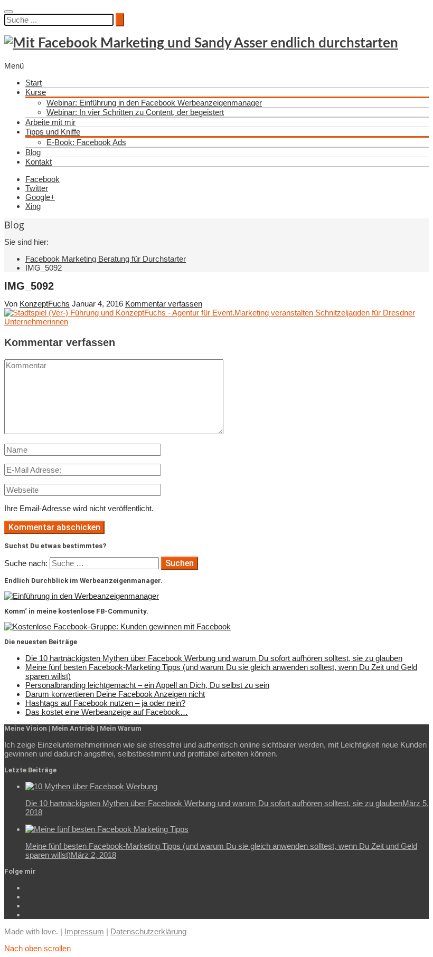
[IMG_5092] (216, 321)
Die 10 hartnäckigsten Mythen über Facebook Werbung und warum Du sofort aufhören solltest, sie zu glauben (213, 658)
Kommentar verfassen (163, 303)
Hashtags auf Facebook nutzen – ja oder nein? (105, 702)
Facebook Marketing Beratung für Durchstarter (105, 258)
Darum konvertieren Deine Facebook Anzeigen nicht (115, 694)
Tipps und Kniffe (52, 131)
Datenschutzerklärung (148, 931)
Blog (33, 152)
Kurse (35, 92)
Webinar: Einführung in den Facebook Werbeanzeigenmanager (154, 102)
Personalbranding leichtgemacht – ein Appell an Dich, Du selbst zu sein (147, 685)
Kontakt (38, 161)
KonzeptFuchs (45, 303)
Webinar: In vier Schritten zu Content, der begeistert (135, 112)
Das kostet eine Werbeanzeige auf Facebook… (106, 711)
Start (33, 82)
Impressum (84, 931)
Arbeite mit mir (50, 122)
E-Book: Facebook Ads (86, 142)
